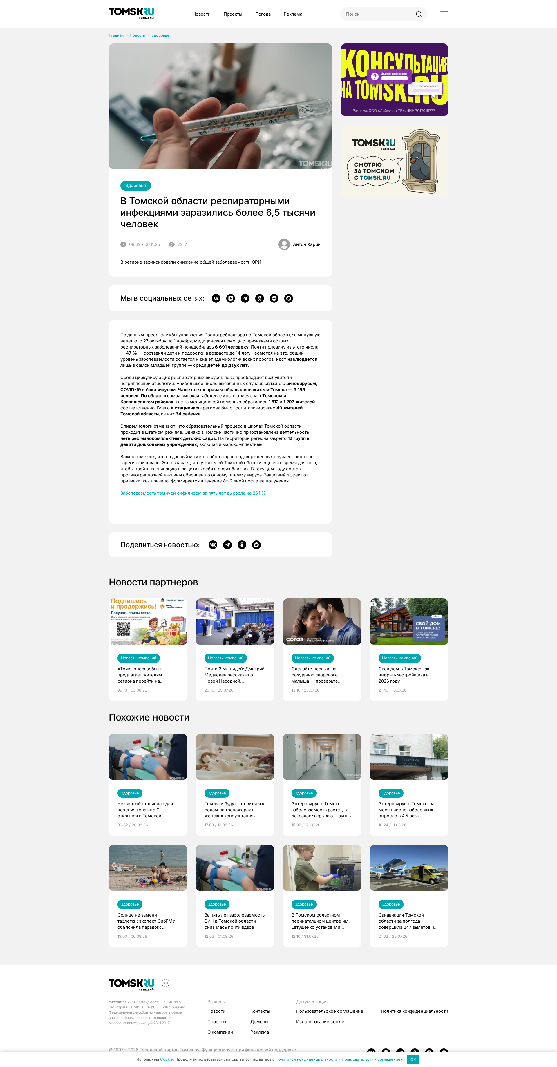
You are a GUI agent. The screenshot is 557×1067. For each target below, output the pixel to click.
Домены (259, 1021)
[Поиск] (418, 14)
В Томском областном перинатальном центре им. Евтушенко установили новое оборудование (321, 921)
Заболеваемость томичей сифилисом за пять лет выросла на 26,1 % (193, 493)
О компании (220, 1032)
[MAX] (288, 298)
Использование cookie (320, 1021)
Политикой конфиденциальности (306, 1059)
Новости (202, 14)
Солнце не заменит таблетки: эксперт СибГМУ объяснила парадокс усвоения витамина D (146, 921)
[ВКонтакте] (216, 298)
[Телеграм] (245, 298)
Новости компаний (138, 658)
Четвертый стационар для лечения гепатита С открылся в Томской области (145, 810)
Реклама (293, 14)
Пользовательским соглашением (372, 1059)
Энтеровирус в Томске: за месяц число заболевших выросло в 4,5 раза (406, 810)
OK (413, 1059)
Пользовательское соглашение (329, 1011)
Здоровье (160, 35)
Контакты (260, 1011)
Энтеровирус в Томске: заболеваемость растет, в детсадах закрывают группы (322, 810)
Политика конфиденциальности (414, 1011)
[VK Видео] (230, 298)
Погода (263, 14)
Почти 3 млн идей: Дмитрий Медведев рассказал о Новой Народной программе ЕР (235, 675)
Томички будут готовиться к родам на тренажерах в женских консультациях (234, 810)
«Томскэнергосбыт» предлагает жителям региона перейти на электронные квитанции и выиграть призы (145, 675)
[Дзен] (274, 298)
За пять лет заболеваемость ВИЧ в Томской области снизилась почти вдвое (235, 921)
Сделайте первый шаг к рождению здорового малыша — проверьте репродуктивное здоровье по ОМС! (320, 675)
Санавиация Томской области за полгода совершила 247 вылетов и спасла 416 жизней (406, 921)
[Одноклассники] (259, 298)
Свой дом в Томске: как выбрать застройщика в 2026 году (404, 675)
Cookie (166, 1059)
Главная (116, 35)
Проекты (233, 14)
